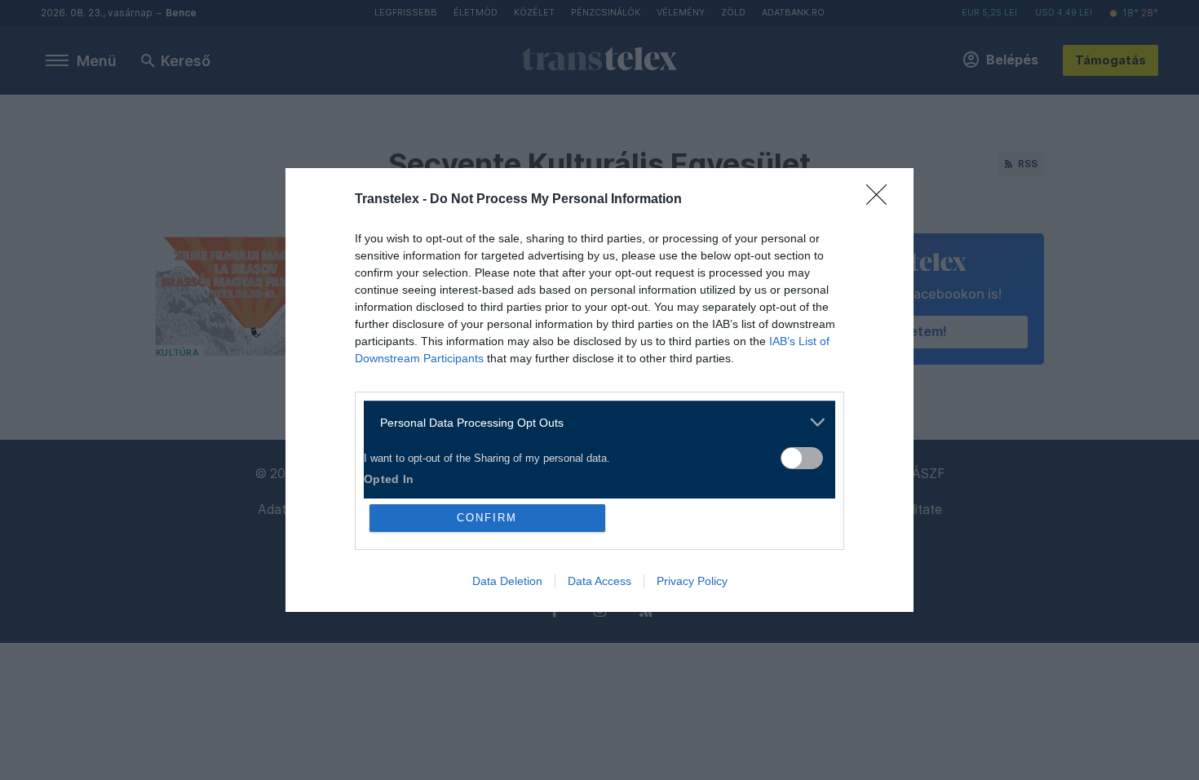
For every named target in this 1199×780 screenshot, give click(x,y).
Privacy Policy (692, 580)
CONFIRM (487, 518)
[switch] (802, 458)
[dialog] (599, 390)
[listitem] (593, 422)
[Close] (881, 199)
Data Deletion (507, 580)
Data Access (599, 580)
